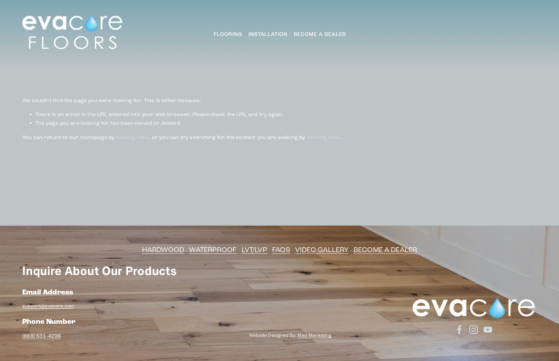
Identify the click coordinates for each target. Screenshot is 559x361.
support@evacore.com (48, 306)
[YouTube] (532, 34)
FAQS (281, 250)
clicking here (132, 137)
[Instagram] (519, 34)
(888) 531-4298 (41, 336)
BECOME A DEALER (385, 250)
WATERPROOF (212, 250)
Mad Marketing (314, 335)
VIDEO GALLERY (321, 250)
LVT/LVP (254, 250)
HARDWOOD (163, 250)
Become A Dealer (320, 34)
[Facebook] (507, 34)
